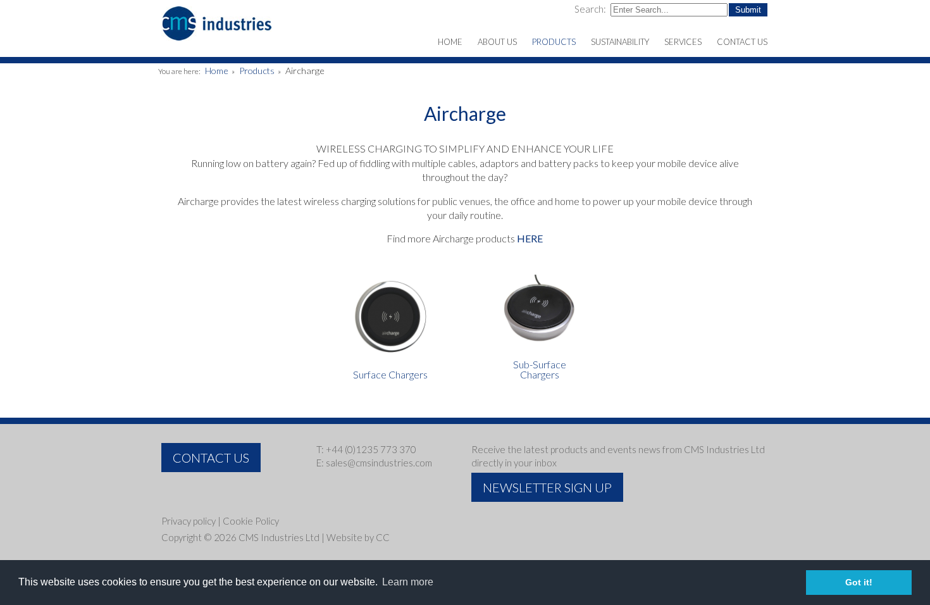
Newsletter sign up (547, 487)
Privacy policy (188, 521)
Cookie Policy (251, 521)
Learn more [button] (407, 582)
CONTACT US (211, 457)
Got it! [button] (858, 582)
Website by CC (358, 537)
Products (257, 70)
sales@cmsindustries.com (379, 462)
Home (216, 70)
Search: (591, 9)
